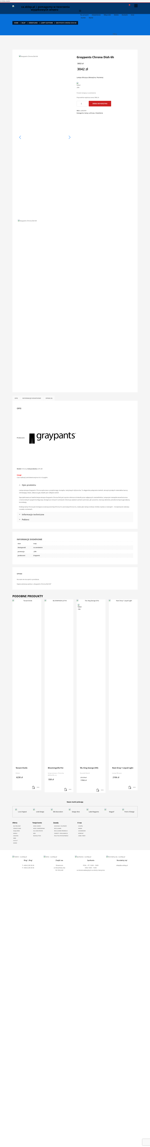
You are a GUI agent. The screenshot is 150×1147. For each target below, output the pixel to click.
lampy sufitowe (89, 113)
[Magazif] (111, 811)
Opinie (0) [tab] (49, 398)
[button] (112, 103)
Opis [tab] (16, 398)
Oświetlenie (99, 113)
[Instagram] (130, 825)
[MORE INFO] (38, 787)
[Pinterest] (136, 825)
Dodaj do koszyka (100, 103)
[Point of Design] (128, 811)
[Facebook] (124, 825)
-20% (34, 552)
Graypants (36, 555)
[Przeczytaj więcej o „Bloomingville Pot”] (65, 789)
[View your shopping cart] (130, 5)
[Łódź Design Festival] (39, 811)
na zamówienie (37, 547)
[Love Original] (21, 811)
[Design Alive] (75, 811)
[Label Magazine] (93, 811)
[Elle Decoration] (57, 811)
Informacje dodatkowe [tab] (31, 398)
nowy (35, 544)
